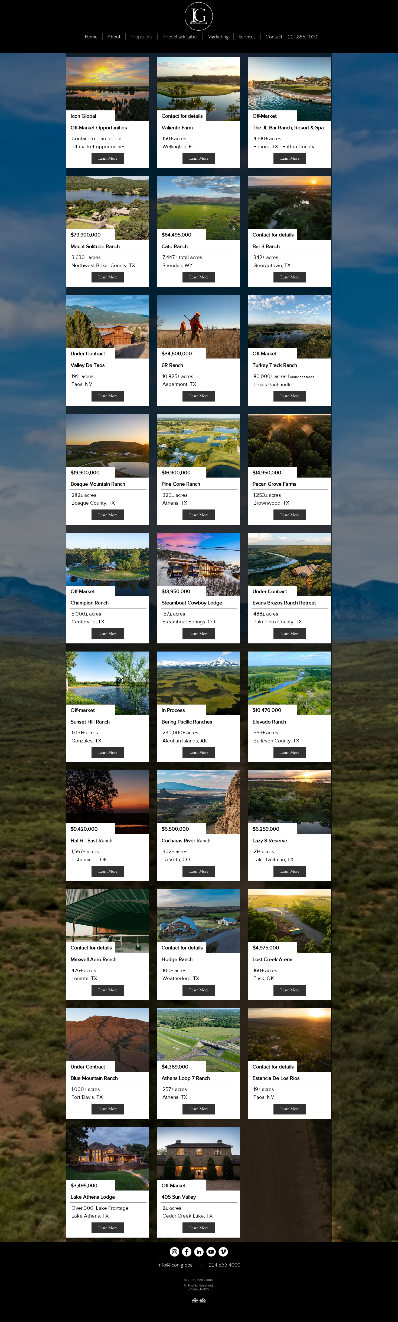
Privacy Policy (198, 1289)
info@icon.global (176, 1264)
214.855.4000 (224, 1264)
